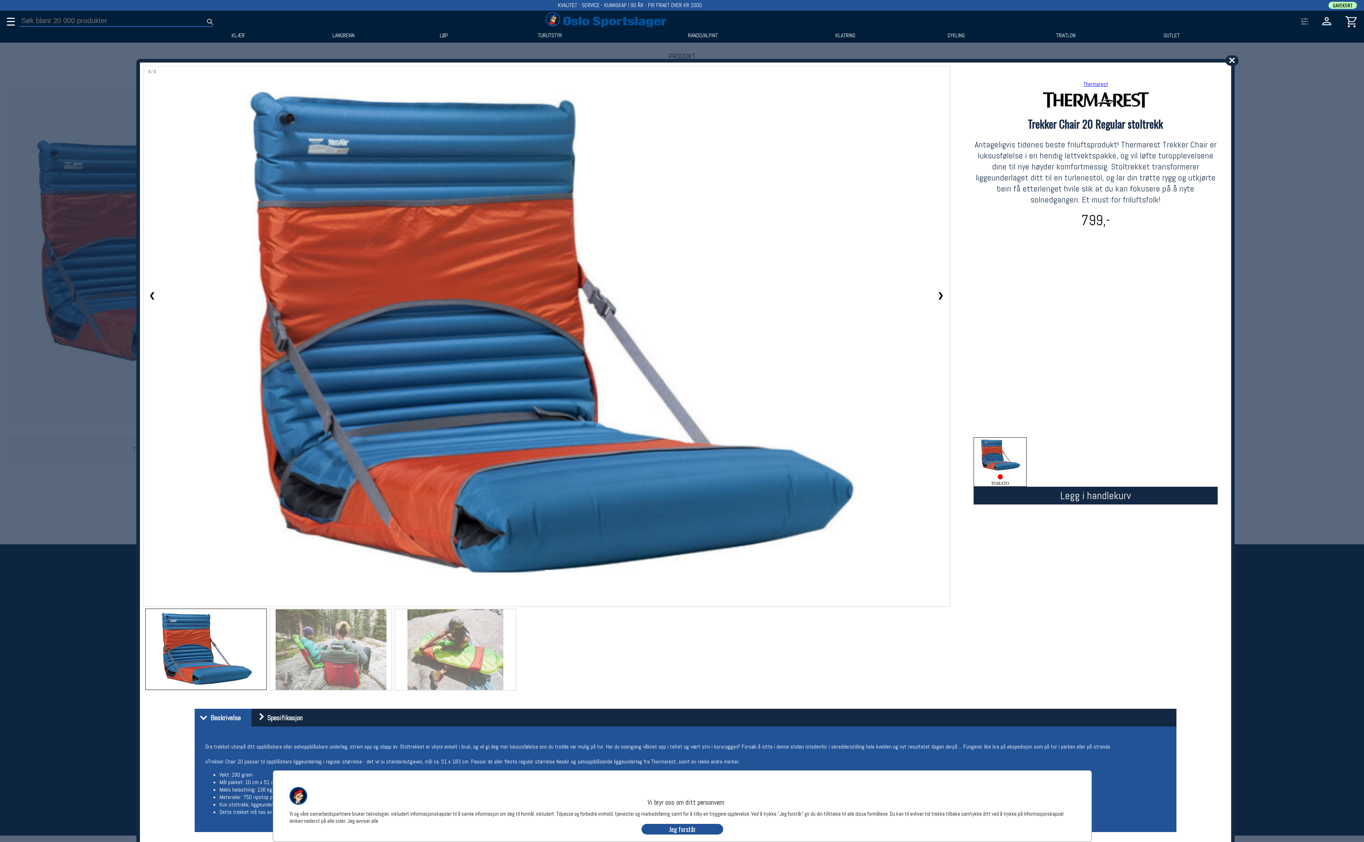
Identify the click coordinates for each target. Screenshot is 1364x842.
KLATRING (845, 35)
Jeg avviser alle (362, 820)
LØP (444, 35)
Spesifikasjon (283, 717)
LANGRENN (343, 35)
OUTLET (1172, 35)
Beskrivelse (224, 717)
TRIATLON (1066, 35)
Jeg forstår (682, 829)
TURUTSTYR (550, 35)
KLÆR (238, 35)
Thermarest (1095, 84)
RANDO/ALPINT (703, 35)
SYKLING (956, 35)
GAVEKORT (1343, 5)
